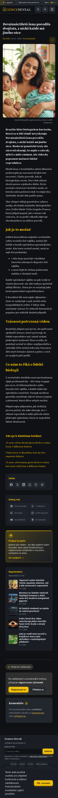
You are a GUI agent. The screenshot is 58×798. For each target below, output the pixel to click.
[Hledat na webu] (38, 9)
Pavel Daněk (29, 38)
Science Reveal (13, 738)
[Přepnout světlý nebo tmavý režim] (45, 9)
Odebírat (48, 751)
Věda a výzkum (41, 764)
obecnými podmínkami (38, 756)
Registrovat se (18, 689)
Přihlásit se (38, 689)
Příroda (13, 764)
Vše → (52, 2)
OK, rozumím (43, 783)
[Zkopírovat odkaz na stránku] (36, 484)
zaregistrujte (38, 712)
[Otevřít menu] (52, 9)
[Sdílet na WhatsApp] (30, 484)
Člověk (6, 38)
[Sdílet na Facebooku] (11, 484)
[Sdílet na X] (17, 484)
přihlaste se (19, 716)
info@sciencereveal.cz (15, 743)
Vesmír (22, 764)
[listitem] (18, 506)
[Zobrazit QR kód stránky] (42, 484)
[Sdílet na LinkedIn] (23, 484)
